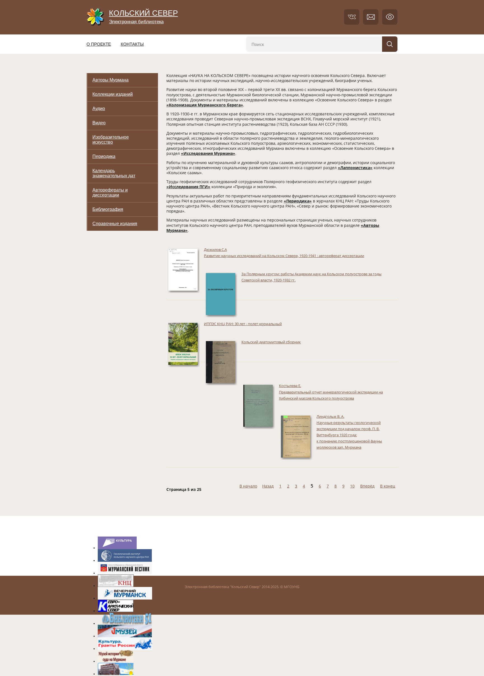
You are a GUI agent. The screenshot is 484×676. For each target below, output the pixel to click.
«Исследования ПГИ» (188, 186)
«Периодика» (298, 201)
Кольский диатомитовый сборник (271, 341)
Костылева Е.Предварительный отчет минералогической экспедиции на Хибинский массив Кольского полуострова (331, 391)
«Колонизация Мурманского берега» (204, 105)
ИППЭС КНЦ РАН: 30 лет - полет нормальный (243, 323)
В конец (387, 486)
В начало (248, 486)
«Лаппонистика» (355, 167)
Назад (268, 486)
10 (352, 486)
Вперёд (367, 486)
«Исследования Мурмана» (208, 153)
